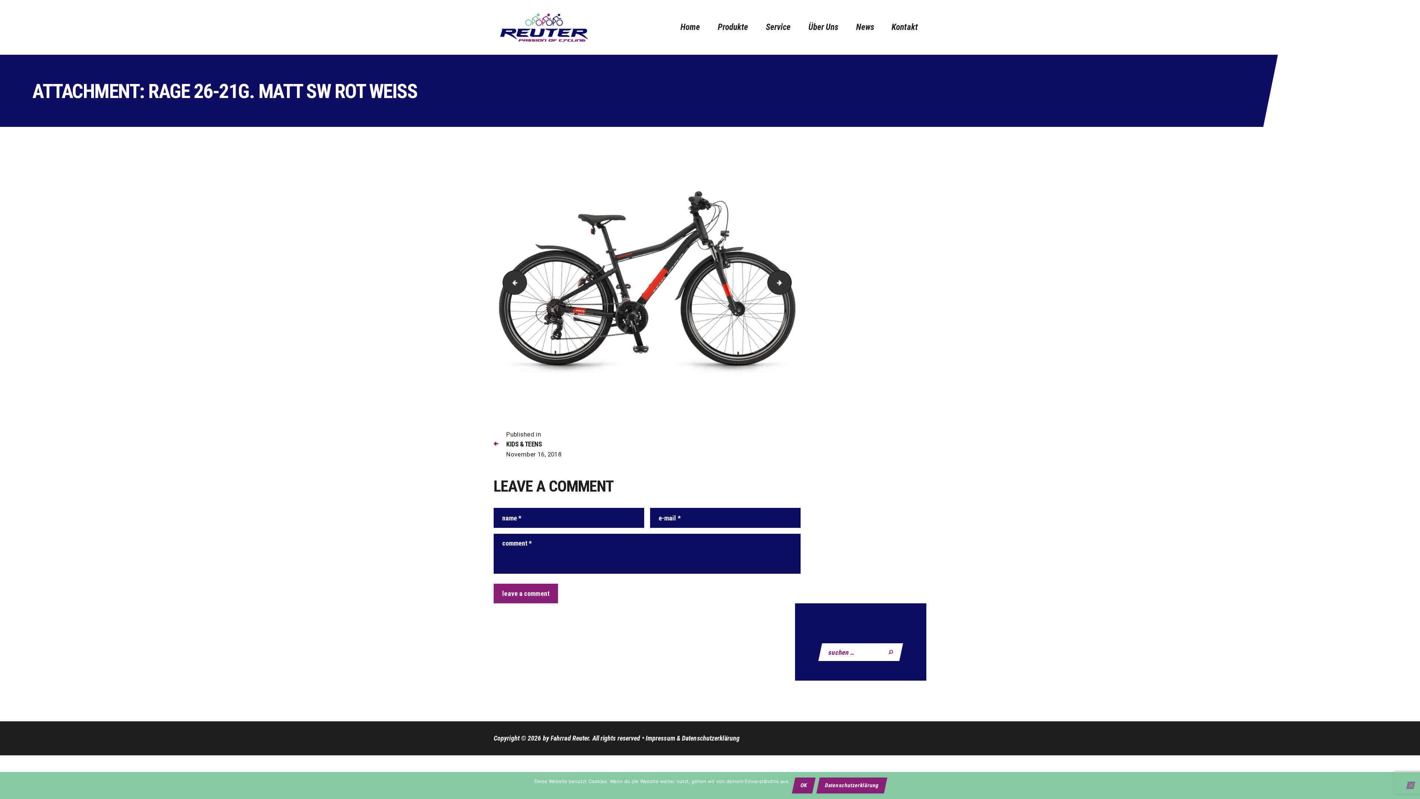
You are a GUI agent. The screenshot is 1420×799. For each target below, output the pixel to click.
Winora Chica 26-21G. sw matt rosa (788, 282)
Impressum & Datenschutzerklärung (693, 738)
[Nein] (1410, 785)
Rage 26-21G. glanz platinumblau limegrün (512, 282)
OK (804, 785)
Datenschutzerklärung (851, 785)
